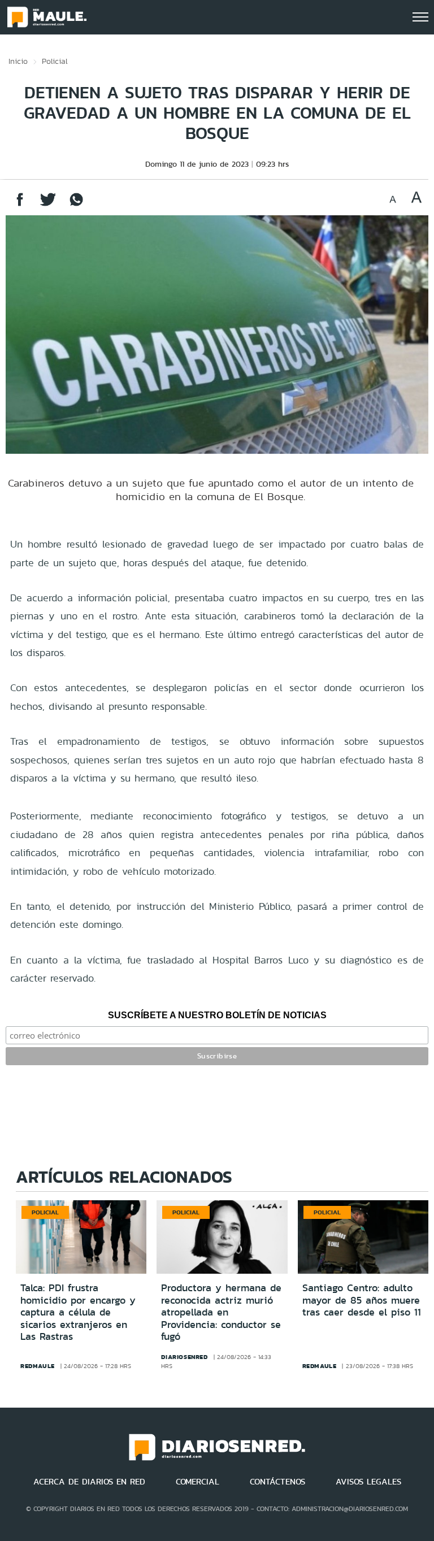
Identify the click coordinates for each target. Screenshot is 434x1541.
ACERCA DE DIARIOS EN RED (89, 1481)
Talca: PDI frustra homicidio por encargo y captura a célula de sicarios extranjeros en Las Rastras (78, 1312)
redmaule (37, 1365)
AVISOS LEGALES (368, 1481)
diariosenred (184, 1356)
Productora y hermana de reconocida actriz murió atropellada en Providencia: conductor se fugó (221, 1312)
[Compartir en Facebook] (19, 204)
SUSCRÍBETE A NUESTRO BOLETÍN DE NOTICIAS (217, 1015)
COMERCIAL (197, 1481)
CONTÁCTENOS (277, 1481)
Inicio (18, 61)
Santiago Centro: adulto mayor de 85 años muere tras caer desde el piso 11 (361, 1299)
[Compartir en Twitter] (48, 204)
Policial (55, 61)
